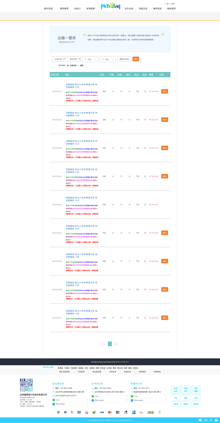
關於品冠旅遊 (64, 371)
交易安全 (112, 371)
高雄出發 (143, 8)
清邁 (125, 368)
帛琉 (86, 368)
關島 (130, 368)
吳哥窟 (60, 368)
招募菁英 (142, 371)
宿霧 (97, 368)
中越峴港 (73, 368)
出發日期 (73, 65)
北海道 (109, 368)
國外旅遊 (48, 8)
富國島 (81, 368)
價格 (81, 65)
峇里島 (135, 368)
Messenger (60, 403)
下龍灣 (66, 368)
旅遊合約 (127, 371)
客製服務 (90, 8)
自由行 (77, 8)
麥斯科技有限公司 (122, 362)
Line (57, 400)
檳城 (114, 368)
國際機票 (64, 8)
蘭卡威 (120, 368)
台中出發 (129, 8)
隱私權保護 (97, 371)
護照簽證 (157, 8)
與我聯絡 (157, 371)
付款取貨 (81, 371)
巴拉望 (102, 368)
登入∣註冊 (170, 3)
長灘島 (92, 368)
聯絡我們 (171, 8)
